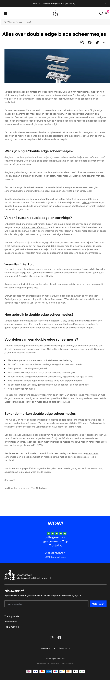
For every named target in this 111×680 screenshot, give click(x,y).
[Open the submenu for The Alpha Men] (105, 616)
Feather (60, 427)
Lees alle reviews (54, 553)
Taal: (61, 648)
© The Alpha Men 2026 (55, 659)
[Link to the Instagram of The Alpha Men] (82, 42)
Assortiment (10, 621)
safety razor (27, 99)
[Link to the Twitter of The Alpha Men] (97, 42)
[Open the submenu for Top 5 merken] (105, 626)
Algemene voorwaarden (48, 663)
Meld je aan (98, 604)
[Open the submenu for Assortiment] (105, 621)
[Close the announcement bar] (106, 3)
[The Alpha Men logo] (55, 13)
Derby (92, 423)
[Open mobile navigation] (5, 13)
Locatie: (44, 648)
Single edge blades (14, 172)
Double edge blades (83, 95)
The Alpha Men (12, 616)
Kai (53, 427)
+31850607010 (24, 575)
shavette (8, 117)
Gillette (85, 202)
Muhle (101, 423)
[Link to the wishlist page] (101, 13)
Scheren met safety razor (35, 227)
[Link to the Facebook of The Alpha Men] (89, 42)
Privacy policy (68, 663)
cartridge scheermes (20, 164)
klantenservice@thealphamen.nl (34, 578)
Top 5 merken (11, 627)
